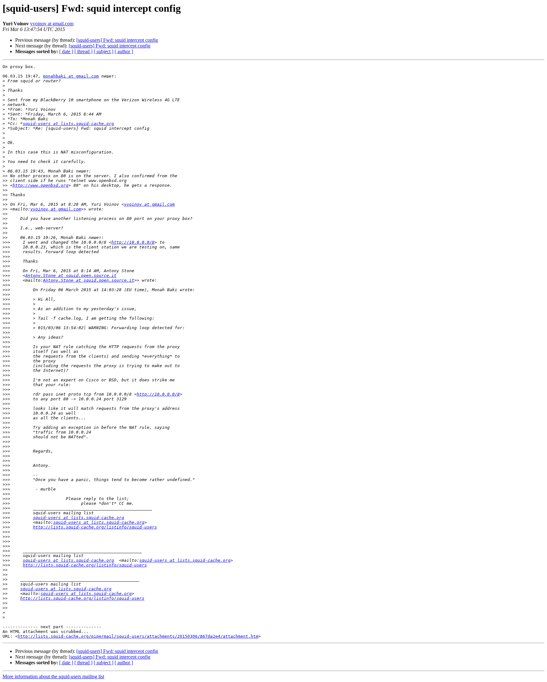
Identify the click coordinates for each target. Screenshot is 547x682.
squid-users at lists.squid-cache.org (68, 123)
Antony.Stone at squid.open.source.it (70, 275)
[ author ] (124, 51)
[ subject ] (103, 51)
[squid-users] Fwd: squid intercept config (117, 40)
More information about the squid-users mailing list (53, 676)
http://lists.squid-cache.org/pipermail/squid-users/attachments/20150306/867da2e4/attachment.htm (138, 636)
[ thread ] (83, 51)
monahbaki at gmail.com (71, 76)
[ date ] (66, 51)
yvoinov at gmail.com (51, 23)
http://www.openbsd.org (40, 185)
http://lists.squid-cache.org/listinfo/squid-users (95, 527)
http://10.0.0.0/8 (132, 242)
